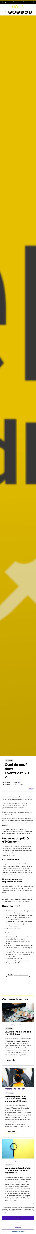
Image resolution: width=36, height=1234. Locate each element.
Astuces (7, 1024)
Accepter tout (18, 1218)
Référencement (19, 1160)
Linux (23, 1089)
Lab (15, 1089)
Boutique (15, 2)
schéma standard (26, 848)
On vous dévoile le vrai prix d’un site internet (18, 1032)
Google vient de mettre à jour (11, 829)
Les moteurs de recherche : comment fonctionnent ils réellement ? (18, 1170)
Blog (19, 782)
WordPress (31, 788)
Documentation (27, 2)
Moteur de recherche (10, 1160)
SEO (25, 1160)
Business (12, 1024)
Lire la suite (12, 1060)
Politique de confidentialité (18, 1231)
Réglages (18, 1227)
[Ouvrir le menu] (5, 12)
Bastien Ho (8, 784)
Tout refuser (18, 1223)
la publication (24, 812)
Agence (6, 2)
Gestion (18, 1024)
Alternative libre (9, 1089)
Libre (19, 1089)
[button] (33, 1203)
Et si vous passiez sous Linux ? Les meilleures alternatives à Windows (16, 1098)
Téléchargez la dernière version (18, 975)
